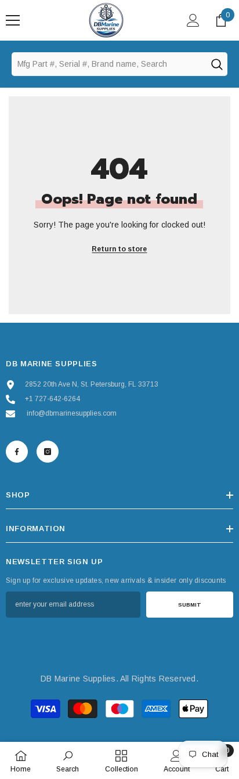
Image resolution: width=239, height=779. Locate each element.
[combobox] (108, 64)
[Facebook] (17, 452)
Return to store (119, 249)
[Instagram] (48, 452)
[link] (67, 760)
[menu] (13, 20)
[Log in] (193, 20)
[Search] (216, 63)
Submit (189, 604)
